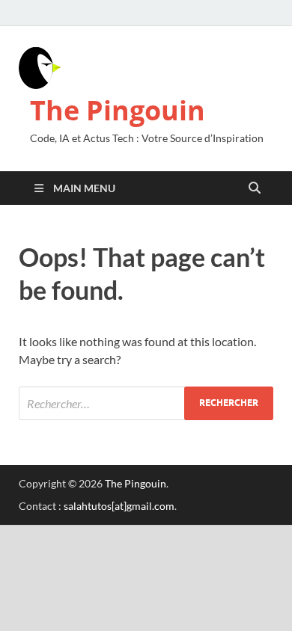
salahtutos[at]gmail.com (119, 505)
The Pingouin (117, 110)
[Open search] (254, 188)
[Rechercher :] (146, 403)
